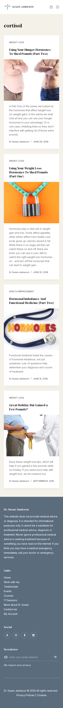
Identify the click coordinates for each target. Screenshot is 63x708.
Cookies (42, 695)
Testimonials (11, 586)
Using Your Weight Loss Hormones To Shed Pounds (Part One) (28, 172)
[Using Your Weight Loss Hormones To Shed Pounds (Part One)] (31, 202)
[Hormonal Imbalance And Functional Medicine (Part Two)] (31, 329)
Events (8, 591)
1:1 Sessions (10, 600)
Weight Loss (16, 42)
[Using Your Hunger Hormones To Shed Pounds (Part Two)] (31, 80)
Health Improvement (21, 291)
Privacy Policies (25, 695)
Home (7, 577)
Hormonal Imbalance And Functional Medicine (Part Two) (31, 301)
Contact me (10, 609)
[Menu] (57, 7)
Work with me (11, 582)
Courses (8, 595)
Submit (55, 656)
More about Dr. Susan (16, 604)
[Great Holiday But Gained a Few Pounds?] (31, 435)
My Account (11, 613)
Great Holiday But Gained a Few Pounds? (28, 407)
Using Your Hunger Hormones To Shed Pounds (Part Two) (30, 51)
